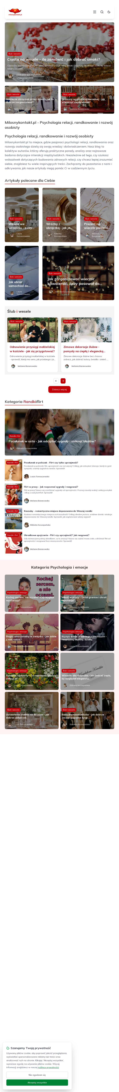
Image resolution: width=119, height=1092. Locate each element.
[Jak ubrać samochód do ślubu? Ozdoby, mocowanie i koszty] (22, 273)
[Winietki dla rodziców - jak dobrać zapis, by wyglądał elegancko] (87, 671)
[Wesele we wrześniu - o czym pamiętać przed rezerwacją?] (22, 215)
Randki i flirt (15, 436)
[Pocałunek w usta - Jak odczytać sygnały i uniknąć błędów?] (59, 432)
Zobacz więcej (59, 389)
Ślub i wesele (15, 54)
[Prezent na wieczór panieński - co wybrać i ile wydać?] (97, 215)
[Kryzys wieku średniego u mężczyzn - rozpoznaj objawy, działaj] (87, 632)
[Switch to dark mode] (109, 12)
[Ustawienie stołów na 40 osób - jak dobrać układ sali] (32, 710)
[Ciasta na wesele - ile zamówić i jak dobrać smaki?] (59, 52)
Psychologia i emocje (17, 592)
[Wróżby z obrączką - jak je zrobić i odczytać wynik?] (59, 215)
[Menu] (95, 12)
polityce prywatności (48, 1067)
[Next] (63, 381)
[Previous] (56, 381)
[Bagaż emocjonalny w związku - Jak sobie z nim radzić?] (32, 632)
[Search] (102, 12)
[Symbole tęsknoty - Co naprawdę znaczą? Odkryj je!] (32, 671)
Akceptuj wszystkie (37, 1082)
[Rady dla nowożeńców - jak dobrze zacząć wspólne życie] (87, 710)
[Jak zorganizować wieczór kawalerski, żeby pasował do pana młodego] (78, 273)
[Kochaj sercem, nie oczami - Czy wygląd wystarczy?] (32, 593)
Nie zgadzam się (37, 1075)
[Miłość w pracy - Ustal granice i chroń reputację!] (87, 593)
